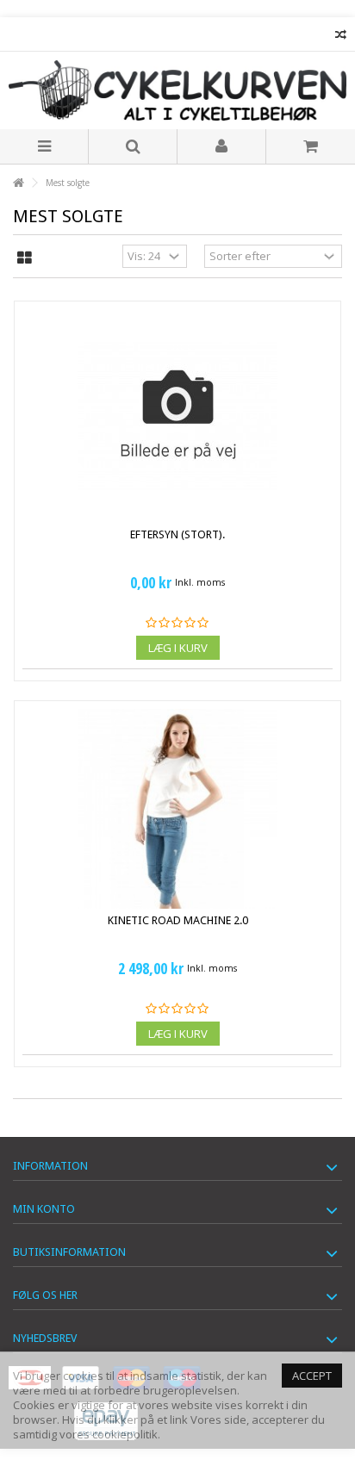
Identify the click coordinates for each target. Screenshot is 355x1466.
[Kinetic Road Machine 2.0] (177, 809)
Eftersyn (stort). (177, 534)
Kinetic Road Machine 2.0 (178, 920)
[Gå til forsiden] (18, 183)
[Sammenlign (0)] (340, 36)
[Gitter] (24, 258)
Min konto (44, 1208)
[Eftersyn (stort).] (177, 416)
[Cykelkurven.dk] (177, 90)
